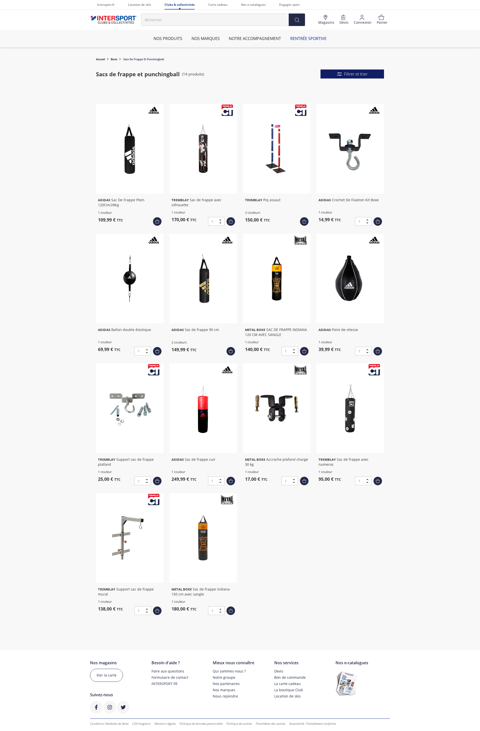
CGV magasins (141, 724)
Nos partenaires (226, 683)
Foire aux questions (168, 671)
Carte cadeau (218, 4)
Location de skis (139, 4)
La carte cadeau (287, 683)
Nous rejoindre (225, 696)
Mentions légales (165, 724)
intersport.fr (105, 4)
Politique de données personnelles (201, 724)
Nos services (286, 663)
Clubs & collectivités (179, 4)
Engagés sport (289, 4)
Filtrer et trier (356, 74)
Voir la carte (106, 675)
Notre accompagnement (255, 38)
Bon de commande (290, 677)
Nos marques (224, 690)
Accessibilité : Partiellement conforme (312, 724)
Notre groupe (224, 677)
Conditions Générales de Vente (109, 724)
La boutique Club (288, 690)
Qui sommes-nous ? (229, 671)
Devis (278, 671)
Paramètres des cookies (271, 724)
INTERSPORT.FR (165, 683)
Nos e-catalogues (253, 4)
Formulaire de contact (170, 677)
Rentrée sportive (308, 38)
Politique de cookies (239, 724)
